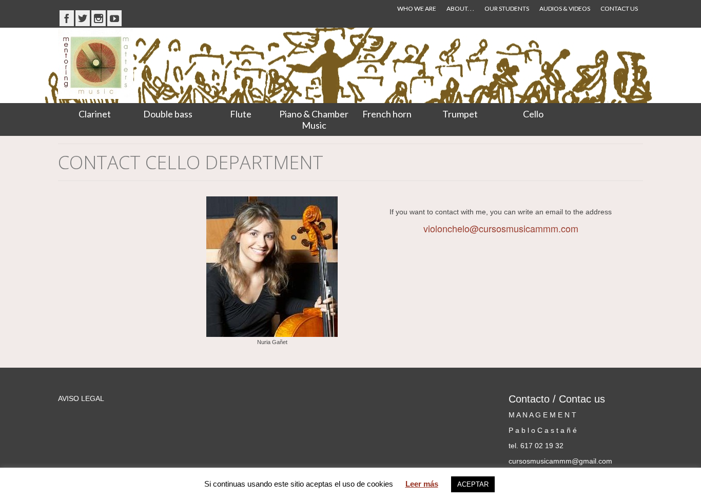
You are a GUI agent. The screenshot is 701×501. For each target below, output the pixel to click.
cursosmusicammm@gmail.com (560, 461)
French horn (387, 113)
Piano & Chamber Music (313, 119)
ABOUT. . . (460, 8)
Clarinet (95, 113)
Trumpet (460, 113)
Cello (533, 113)
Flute (240, 113)
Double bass (167, 113)
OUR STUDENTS (506, 8)
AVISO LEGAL (81, 398)
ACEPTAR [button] (473, 484)
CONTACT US (619, 8)
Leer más (421, 483)
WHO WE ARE (416, 8)
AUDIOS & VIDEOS (564, 8)
